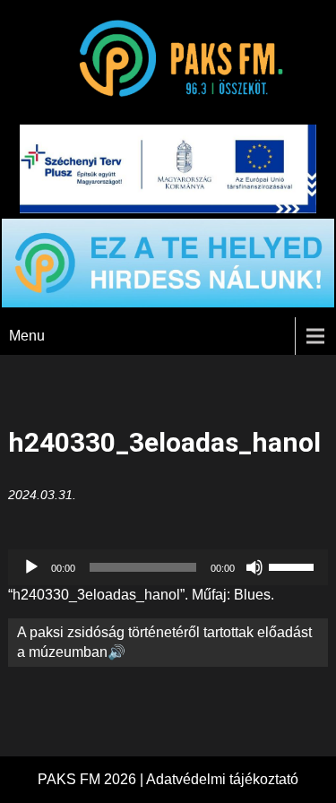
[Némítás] (254, 567)
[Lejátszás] (31, 567)
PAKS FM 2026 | (92, 779)
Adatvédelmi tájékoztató (222, 779)
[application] (167, 567)
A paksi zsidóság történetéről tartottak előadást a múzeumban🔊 (164, 642)
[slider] (294, 565)
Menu (27, 335)
